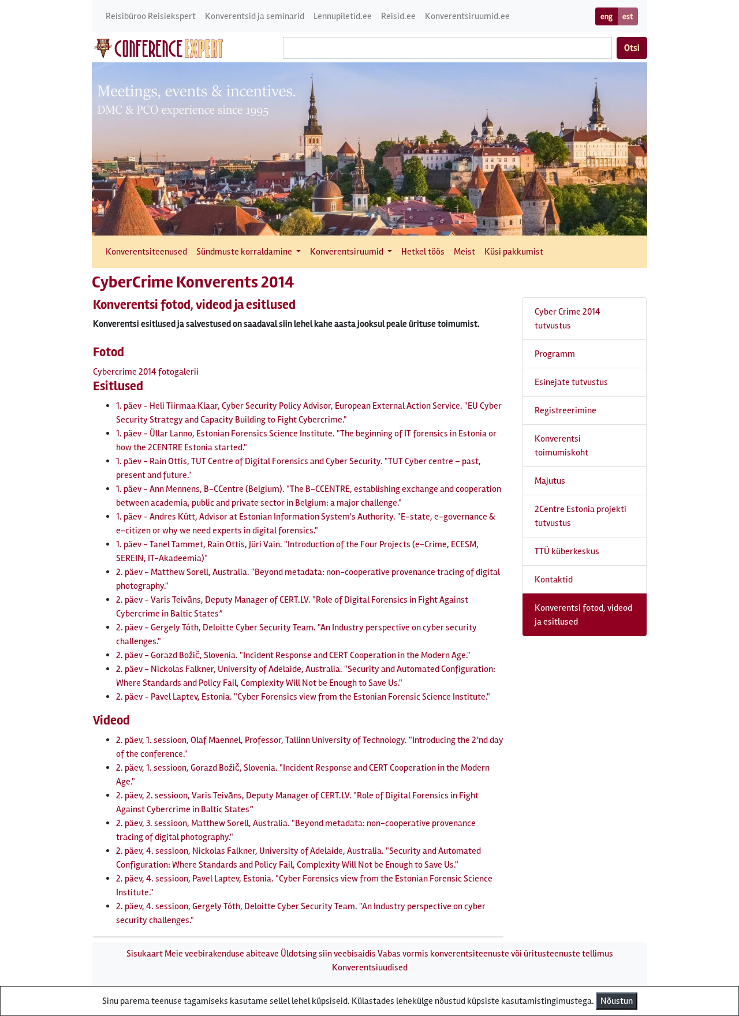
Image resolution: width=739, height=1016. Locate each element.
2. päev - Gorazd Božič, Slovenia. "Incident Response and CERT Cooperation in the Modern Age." (293, 655)
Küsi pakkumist (513, 251)
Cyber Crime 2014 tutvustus (567, 318)
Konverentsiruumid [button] (347, 251)
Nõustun (616, 1001)
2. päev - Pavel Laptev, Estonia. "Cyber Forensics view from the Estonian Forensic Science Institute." (303, 697)
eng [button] (606, 16)
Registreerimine (565, 410)
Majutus (550, 481)
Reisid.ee (398, 16)
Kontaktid (554, 579)
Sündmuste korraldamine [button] (245, 251)
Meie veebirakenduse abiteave (222, 953)
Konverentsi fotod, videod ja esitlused (583, 614)
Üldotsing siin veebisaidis (328, 953)
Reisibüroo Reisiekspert (151, 16)
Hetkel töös (423, 251)
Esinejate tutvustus (571, 382)
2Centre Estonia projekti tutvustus (580, 516)
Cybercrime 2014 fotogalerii (146, 372)
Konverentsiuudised (370, 967)
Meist (464, 251)
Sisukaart (144, 953)
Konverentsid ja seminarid (254, 16)
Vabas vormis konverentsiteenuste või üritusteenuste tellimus (495, 953)
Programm (555, 354)
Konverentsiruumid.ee (467, 16)
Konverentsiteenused (146, 251)
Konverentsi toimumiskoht (561, 445)
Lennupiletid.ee (342, 16)
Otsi (632, 48)
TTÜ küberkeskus (567, 551)
